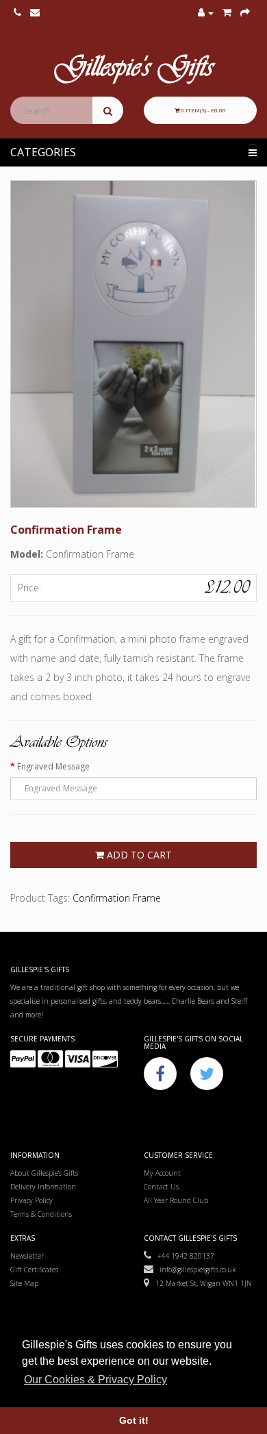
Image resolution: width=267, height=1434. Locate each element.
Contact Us (161, 1186)
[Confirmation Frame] (133, 344)
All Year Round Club (176, 1200)
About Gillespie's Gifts (44, 1173)
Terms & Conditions (41, 1214)
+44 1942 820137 (182, 1256)
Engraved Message (53, 766)
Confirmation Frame (117, 897)
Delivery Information (43, 1186)
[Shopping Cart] (226, 13)
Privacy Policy (31, 1200)
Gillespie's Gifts (133, 69)
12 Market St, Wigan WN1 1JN (200, 1283)
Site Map (24, 1283)
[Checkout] (245, 13)
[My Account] (206, 13)
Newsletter (27, 1256)
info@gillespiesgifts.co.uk (194, 1269)
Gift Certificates (34, 1269)
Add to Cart (138, 854)
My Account (162, 1173)
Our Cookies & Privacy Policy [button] (95, 1379)
